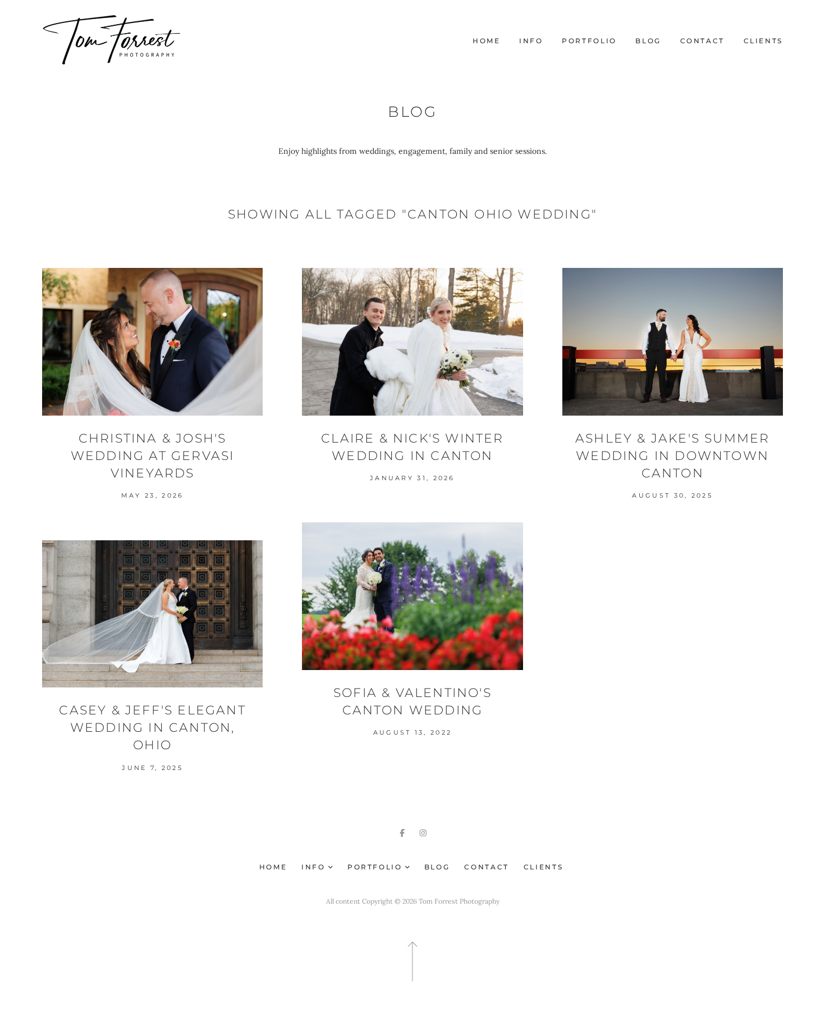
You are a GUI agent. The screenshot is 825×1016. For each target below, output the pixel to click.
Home (487, 41)
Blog (648, 41)
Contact (702, 41)
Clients (763, 41)
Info (531, 41)
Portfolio (589, 41)
